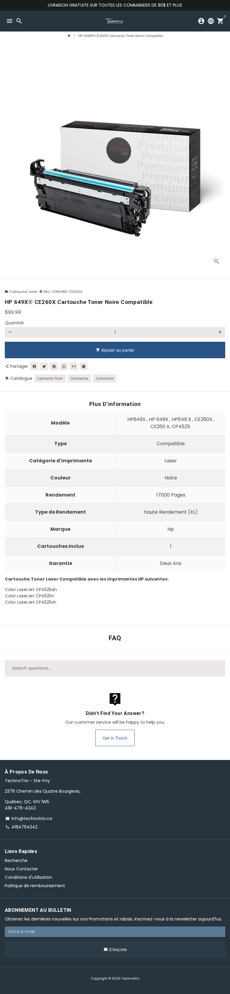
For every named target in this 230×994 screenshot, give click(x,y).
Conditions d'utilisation (28, 877)
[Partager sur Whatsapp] (64, 366)
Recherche (16, 860)
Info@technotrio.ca (28, 818)
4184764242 (21, 827)
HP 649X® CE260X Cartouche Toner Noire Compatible (120, 36)
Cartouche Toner (21, 291)
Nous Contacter (21, 869)
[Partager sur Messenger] (83, 366)
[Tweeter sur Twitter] (44, 366)
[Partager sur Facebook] (34, 366)
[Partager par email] (74, 366)
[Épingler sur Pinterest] (54, 366)
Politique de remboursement (35, 886)
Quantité (14, 323)
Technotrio (130, 978)
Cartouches (79, 378)
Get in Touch (115, 737)
